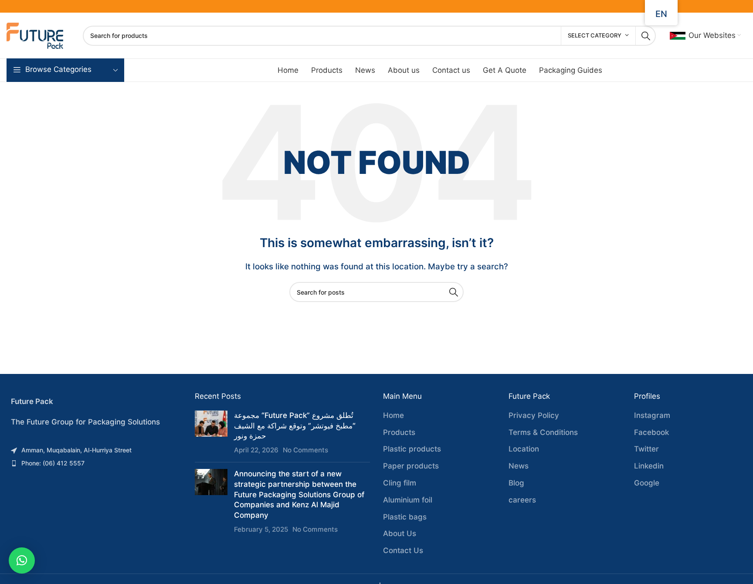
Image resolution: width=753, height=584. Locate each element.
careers (522, 500)
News (519, 466)
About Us (399, 533)
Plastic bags (405, 517)
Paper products (411, 466)
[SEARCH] (646, 36)
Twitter (646, 449)
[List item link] (94, 450)
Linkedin (649, 466)
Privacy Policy (534, 415)
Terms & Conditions (543, 432)
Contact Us (403, 550)
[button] (22, 560)
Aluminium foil (407, 500)
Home (393, 415)
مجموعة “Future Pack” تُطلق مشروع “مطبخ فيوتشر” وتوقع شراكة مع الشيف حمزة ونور (295, 426)
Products (399, 432)
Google (646, 483)
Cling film (399, 483)
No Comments (305, 450)
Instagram (652, 415)
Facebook (651, 432)
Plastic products (412, 449)
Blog (516, 483)
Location (524, 449)
